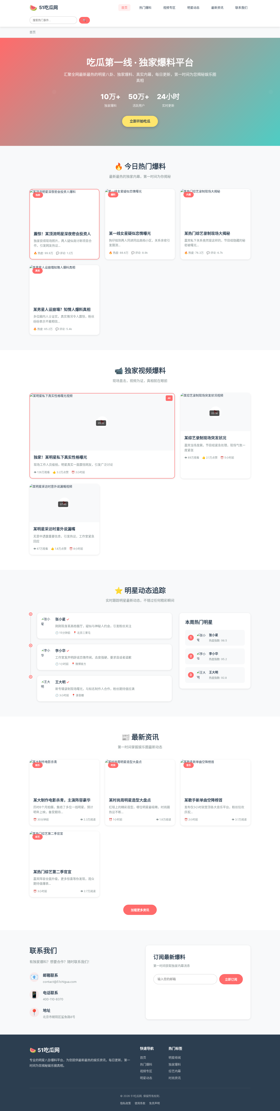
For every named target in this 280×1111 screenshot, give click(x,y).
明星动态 (146, 1078)
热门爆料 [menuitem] (145, 8)
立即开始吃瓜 (140, 121)
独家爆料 (175, 1064)
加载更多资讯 (140, 910)
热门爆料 (146, 1064)
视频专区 (146, 1071)
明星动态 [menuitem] (193, 8)
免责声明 (154, 1103)
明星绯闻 (175, 1057)
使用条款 (140, 1103)
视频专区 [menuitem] (169, 8)
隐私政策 (125, 1103)
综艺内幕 (175, 1071)
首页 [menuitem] (124, 8)
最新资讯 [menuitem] (217, 8)
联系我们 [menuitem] (241, 8)
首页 (143, 1057)
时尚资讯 (175, 1078)
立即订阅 (231, 979)
